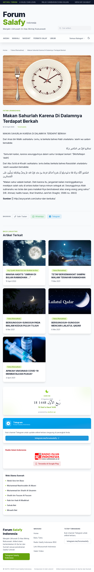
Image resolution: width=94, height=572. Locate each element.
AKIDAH (6, 38)
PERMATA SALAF (40, 38)
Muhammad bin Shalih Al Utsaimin (21, 490)
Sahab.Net (11, 505)
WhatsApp (39, 216)
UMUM (53, 38)
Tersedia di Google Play (48, 464)
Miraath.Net (12, 510)
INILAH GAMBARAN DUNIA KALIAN (55, 2)
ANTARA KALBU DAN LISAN (24, 2)
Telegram (56, 216)
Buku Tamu (38, 538)
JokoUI (50, 569)
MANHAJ (16, 38)
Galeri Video (39, 551)
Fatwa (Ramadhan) (17, 50)
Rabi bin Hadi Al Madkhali (18, 500)
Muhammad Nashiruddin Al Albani (21, 486)
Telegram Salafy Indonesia (12, 556)
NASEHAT (26, 38)
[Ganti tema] (89, 38)
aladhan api (51, 412)
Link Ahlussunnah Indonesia (45, 547)
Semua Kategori (76, 38)
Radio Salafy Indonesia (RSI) (45, 542)
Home (5, 50)
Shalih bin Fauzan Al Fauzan (19, 495)
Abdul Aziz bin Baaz (15, 481)
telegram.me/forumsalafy (46, 438)
